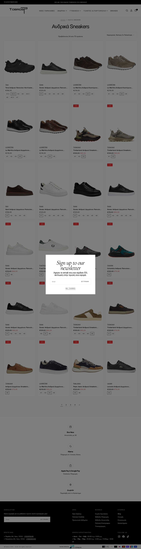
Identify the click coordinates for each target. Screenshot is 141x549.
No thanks (70, 288)
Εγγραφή (85, 281)
